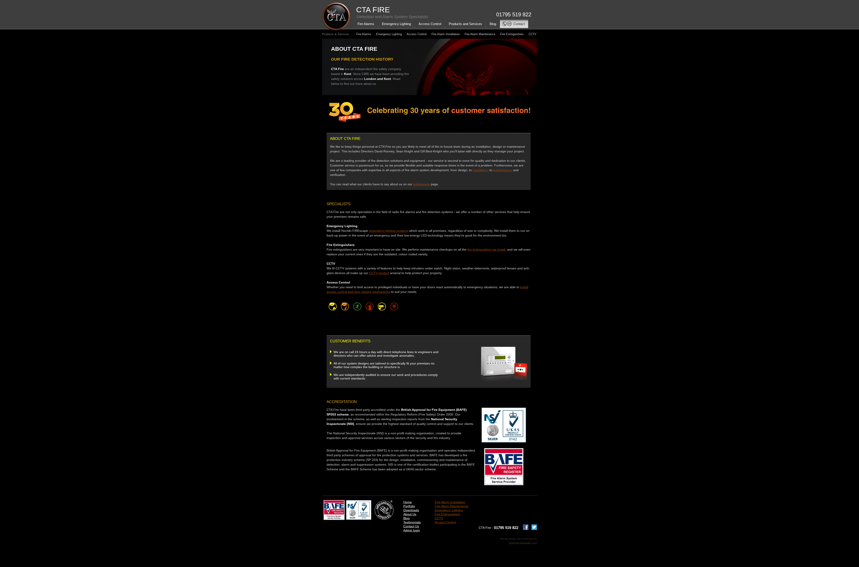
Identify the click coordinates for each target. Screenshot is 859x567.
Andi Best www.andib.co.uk (523, 542)
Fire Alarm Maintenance (480, 34)
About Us (409, 514)
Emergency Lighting (396, 24)
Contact (519, 24)
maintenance (502, 170)
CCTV (532, 34)
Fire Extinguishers (512, 34)
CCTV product (379, 273)
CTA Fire (373, 9)
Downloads (411, 510)
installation (480, 170)
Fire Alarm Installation (446, 34)
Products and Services (465, 24)
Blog (493, 24)
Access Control (430, 24)
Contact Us (411, 526)
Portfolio (409, 506)
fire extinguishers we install (486, 249)
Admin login (411, 530)
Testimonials (412, 522)
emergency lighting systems (388, 230)
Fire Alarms (365, 24)
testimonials (421, 184)
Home (407, 502)
